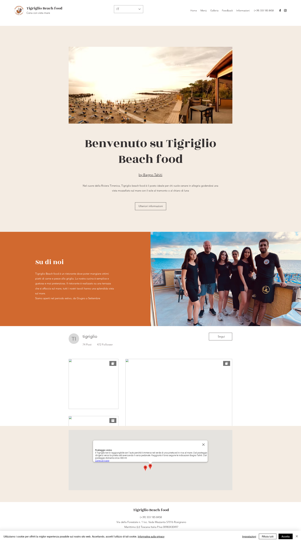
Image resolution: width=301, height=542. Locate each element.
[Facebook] (280, 10)
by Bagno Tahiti (150, 175)
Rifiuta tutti (267, 536)
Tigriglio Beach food (44, 8)
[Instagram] (285, 10)
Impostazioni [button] (249, 536)
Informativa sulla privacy (151, 536)
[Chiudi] (297, 536)
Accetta (285, 536)
